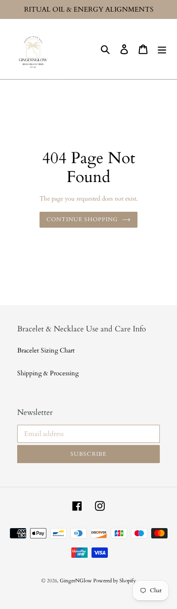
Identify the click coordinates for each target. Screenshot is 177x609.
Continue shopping (82, 219)
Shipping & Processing (48, 373)
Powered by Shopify (114, 580)
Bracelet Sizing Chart (46, 350)
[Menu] (162, 49)
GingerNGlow (76, 580)
